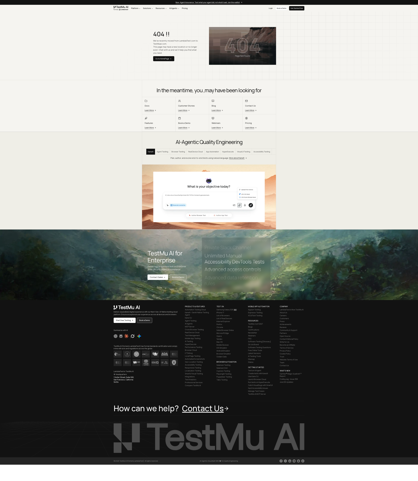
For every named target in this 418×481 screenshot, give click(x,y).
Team (282, 362)
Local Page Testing (192, 356)
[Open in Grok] (132, 336)
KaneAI (150, 151)
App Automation (212, 151)
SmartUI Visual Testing (194, 373)
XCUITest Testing (255, 315)
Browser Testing (178, 151)
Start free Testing (123, 320)
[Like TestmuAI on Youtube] (294, 460)
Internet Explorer (223, 321)
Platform (135, 8)
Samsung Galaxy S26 (225, 309)
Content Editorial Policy (289, 339)
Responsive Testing (193, 368)
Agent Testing (162, 151)
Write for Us (284, 342)
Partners (283, 333)
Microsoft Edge (223, 333)
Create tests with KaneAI (258, 373)
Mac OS (220, 342)
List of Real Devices (224, 318)
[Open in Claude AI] (126, 336)
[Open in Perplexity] (121, 336)
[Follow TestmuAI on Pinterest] (302, 460)
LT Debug (189, 353)
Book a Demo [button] (281, 8)
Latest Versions (254, 353)
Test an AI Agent (254, 370)
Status (250, 362)
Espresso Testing (255, 312)
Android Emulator (223, 351)
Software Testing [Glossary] (259, 341)
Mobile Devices (223, 345)
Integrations (190, 376)
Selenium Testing (223, 365)
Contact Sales (156, 277)
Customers (284, 318)
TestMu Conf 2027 (255, 324)
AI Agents (173, 8)
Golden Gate (222, 356)
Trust (282, 356)
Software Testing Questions (259, 347)
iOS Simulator (222, 348)
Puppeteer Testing (224, 377)
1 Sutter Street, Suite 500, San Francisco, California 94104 (124, 379)
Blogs (250, 327)
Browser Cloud (191, 350)
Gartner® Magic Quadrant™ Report (291, 375)
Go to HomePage (162, 58)
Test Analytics (190, 379)
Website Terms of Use (289, 359)
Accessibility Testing (262, 151)
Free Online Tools (255, 350)
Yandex (219, 339)
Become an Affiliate (287, 345)
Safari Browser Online (225, 330)
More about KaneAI (237, 158)
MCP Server (190, 326)
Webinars (252, 335)
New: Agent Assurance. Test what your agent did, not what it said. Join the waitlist (208, 2)
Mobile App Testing (192, 338)
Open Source (285, 336)
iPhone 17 (220, 312)
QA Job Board (253, 344)
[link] (121, 8)
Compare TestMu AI (193, 385)
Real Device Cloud (195, 151)
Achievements (285, 324)
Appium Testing (254, 309)
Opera (219, 336)
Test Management (192, 335)
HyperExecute (228, 151)
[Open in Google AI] (139, 336)
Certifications (253, 330)
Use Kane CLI (253, 376)
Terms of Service (286, 348)
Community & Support (288, 330)
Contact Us (284, 365)
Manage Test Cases (256, 391)
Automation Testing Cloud (195, 309)
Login (271, 8)
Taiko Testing (222, 380)
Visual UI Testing (243, 151)
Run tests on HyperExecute (259, 382)
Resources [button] (160, 8)
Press (282, 321)
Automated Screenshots (195, 359)
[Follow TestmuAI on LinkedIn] (289, 460)
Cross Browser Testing (194, 329)
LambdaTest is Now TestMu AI (291, 309)
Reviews (283, 327)
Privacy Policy (285, 351)
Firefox (219, 324)
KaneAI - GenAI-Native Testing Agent (197, 313)
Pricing (185, 8)
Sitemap (251, 359)
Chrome (220, 327)
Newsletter (252, 333)
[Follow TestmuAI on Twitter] (285, 460)
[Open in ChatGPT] (116, 336)
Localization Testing (193, 371)
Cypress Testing (223, 371)
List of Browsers (223, 315)
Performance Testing (193, 347)
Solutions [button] (147, 8)
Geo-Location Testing (194, 362)
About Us (283, 312)
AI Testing (189, 341)
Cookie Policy (285, 354)
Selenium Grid (222, 368)
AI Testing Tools (254, 356)
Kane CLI (188, 318)
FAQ (249, 338)
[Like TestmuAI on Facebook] (281, 460)
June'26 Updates (286, 382)
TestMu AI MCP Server (257, 394)
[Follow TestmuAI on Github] (298, 460)
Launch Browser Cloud (257, 379)
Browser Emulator (224, 354)
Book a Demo (178, 277)
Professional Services (194, 382)
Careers (283, 315)
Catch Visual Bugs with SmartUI (260, 385)
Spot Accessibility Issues (258, 388)
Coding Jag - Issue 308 (289, 379)
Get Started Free (297, 8)
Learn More (149, 110)
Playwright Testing (224, 374)
